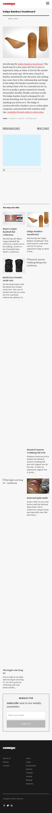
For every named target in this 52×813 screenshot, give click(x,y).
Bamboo (13, 118)
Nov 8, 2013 (13, 19)
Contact (6, 765)
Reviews (29, 780)
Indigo (21, 118)
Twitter (8, 805)
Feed (12, 805)
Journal (29, 776)
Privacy (6, 762)
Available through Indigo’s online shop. (25, 112)
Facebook (4, 805)
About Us (6, 758)
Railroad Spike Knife (37, 498)
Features (29, 783)
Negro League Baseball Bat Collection (10, 231)
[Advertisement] (22, 150)
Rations (29, 769)
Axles (28, 758)
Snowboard (31, 118)
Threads (29, 772)
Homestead (30, 765)
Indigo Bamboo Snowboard (30, 64)
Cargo (28, 762)
